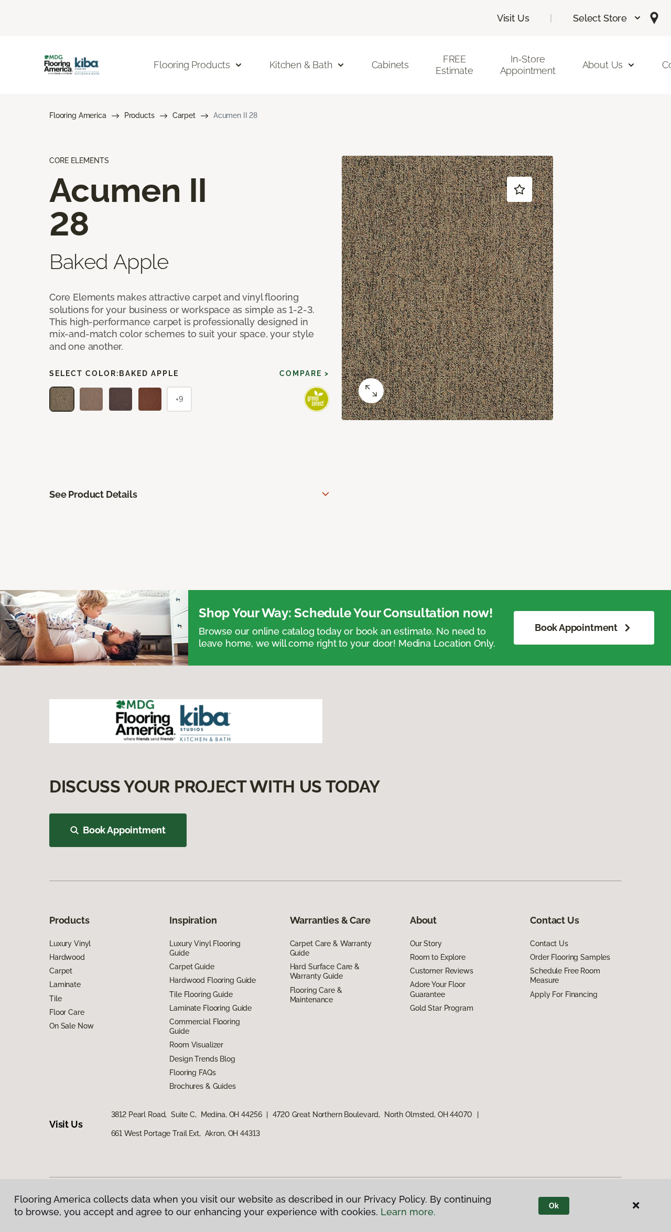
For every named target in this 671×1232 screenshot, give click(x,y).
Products (139, 115)
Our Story (426, 943)
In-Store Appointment (528, 64)
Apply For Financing (563, 994)
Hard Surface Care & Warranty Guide (325, 971)
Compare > (304, 373)
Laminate (65, 984)
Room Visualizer (196, 1045)
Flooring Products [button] (192, 64)
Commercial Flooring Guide (204, 1026)
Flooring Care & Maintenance (316, 995)
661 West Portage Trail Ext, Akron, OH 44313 (185, 1133)
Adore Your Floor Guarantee (438, 989)
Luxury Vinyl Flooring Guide (204, 948)
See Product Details (93, 494)
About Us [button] (602, 64)
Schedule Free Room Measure (565, 975)
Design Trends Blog (202, 1059)
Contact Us (549, 943)
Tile (55, 998)
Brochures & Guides (202, 1086)
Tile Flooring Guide (200, 994)
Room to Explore (438, 957)
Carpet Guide (191, 966)
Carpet (184, 115)
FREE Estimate (454, 64)
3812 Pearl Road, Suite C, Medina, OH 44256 (186, 1114)
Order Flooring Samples (570, 957)
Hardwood (67, 957)
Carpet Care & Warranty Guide (331, 948)
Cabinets (390, 64)
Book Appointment (576, 627)
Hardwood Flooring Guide (212, 980)
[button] (607, 18)
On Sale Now (71, 1026)
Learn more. (408, 1211)
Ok (554, 1206)
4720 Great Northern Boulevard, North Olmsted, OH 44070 (372, 1114)
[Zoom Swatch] (371, 390)
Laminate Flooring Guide (210, 1008)
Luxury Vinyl (70, 943)
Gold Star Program (441, 1008)
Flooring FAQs (192, 1072)
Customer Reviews (441, 971)
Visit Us (513, 18)
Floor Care (66, 1012)
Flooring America (77, 115)
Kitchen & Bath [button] (300, 64)
